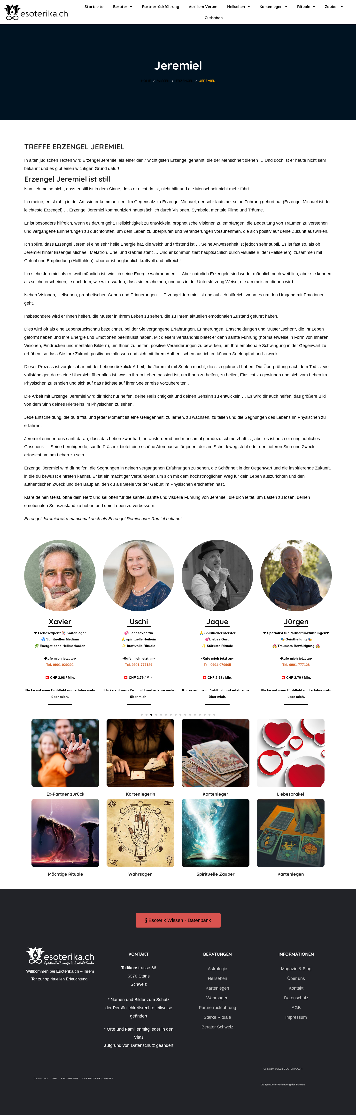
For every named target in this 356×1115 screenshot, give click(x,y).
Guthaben (214, 17)
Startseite (94, 6)
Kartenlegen (271, 6)
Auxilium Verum (203, 6)
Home (146, 81)
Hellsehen (236, 6)
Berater (120, 6)
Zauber (331, 6)
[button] (142, 715)
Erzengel (184, 81)
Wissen (163, 81)
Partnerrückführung (160, 6)
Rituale (303, 6)
